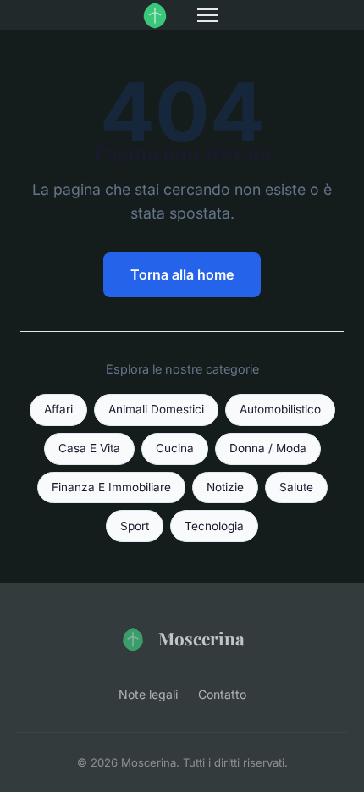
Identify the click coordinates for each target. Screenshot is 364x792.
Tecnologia (214, 526)
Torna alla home (182, 274)
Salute (296, 487)
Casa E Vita (89, 448)
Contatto (222, 694)
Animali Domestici (156, 409)
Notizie (225, 487)
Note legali (148, 694)
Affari (58, 409)
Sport (134, 526)
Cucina (175, 448)
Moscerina (201, 638)
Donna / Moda (267, 448)
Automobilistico (280, 409)
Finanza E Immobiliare (111, 487)
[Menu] (207, 15)
